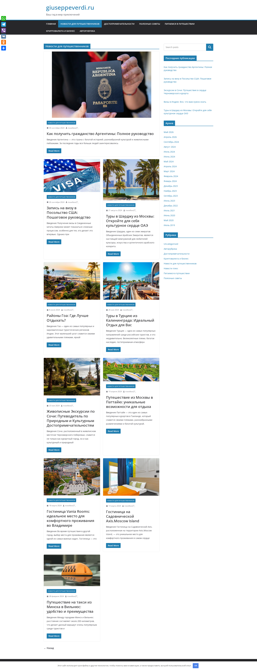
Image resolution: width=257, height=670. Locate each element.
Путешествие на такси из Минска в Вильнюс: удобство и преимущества (70, 607)
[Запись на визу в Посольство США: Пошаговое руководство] (72, 175)
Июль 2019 (169, 225)
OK (195, 665)
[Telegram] (4, 24)
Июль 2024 (169, 151)
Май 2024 (169, 161)
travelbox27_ (73, 128)
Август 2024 (170, 146)
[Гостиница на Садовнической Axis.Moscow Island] (131, 477)
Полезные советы (149, 23)
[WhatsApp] (4, 18)
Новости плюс (171, 268)
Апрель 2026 (170, 137)
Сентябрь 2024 (171, 141)
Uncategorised (171, 243)
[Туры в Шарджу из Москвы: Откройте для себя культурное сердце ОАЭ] (131, 179)
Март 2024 (169, 171)
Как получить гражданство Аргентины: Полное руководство (100, 133)
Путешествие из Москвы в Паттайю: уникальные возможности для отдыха (129, 402)
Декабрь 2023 (171, 186)
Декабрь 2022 (171, 205)
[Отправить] (4, 48)
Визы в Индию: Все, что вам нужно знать (185, 101)
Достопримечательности (119, 23)
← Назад (49, 648)
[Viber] (4, 30)
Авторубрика (87, 31)
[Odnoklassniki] (4, 42)
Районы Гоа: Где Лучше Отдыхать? (67, 318)
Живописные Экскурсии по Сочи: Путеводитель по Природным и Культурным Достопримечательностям (71, 418)
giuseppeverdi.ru (70, 7)
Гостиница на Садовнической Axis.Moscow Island (122, 516)
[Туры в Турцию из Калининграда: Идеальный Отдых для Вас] (131, 281)
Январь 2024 (170, 181)
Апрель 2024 (170, 166)
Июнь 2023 (169, 200)
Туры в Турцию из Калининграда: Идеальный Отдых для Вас (130, 320)
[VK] (4, 36)
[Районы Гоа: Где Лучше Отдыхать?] (72, 281)
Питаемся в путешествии (180, 23)
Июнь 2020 (169, 215)
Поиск (209, 47)
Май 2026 (169, 132)
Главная (51, 23)
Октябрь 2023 (171, 195)
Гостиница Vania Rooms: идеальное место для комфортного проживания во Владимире (70, 518)
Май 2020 (169, 220)
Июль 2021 (169, 210)
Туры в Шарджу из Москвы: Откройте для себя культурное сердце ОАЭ (130, 221)
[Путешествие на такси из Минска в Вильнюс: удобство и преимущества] (72, 570)
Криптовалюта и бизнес (60, 31)
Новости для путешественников (80, 23)
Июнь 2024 (169, 156)
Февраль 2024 (171, 176)
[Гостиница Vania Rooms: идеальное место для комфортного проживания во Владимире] (72, 476)
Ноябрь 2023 (170, 190)
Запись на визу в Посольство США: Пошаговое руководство (69, 212)
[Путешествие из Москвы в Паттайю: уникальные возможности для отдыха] (131, 369)
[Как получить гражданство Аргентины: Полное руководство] (101, 85)
